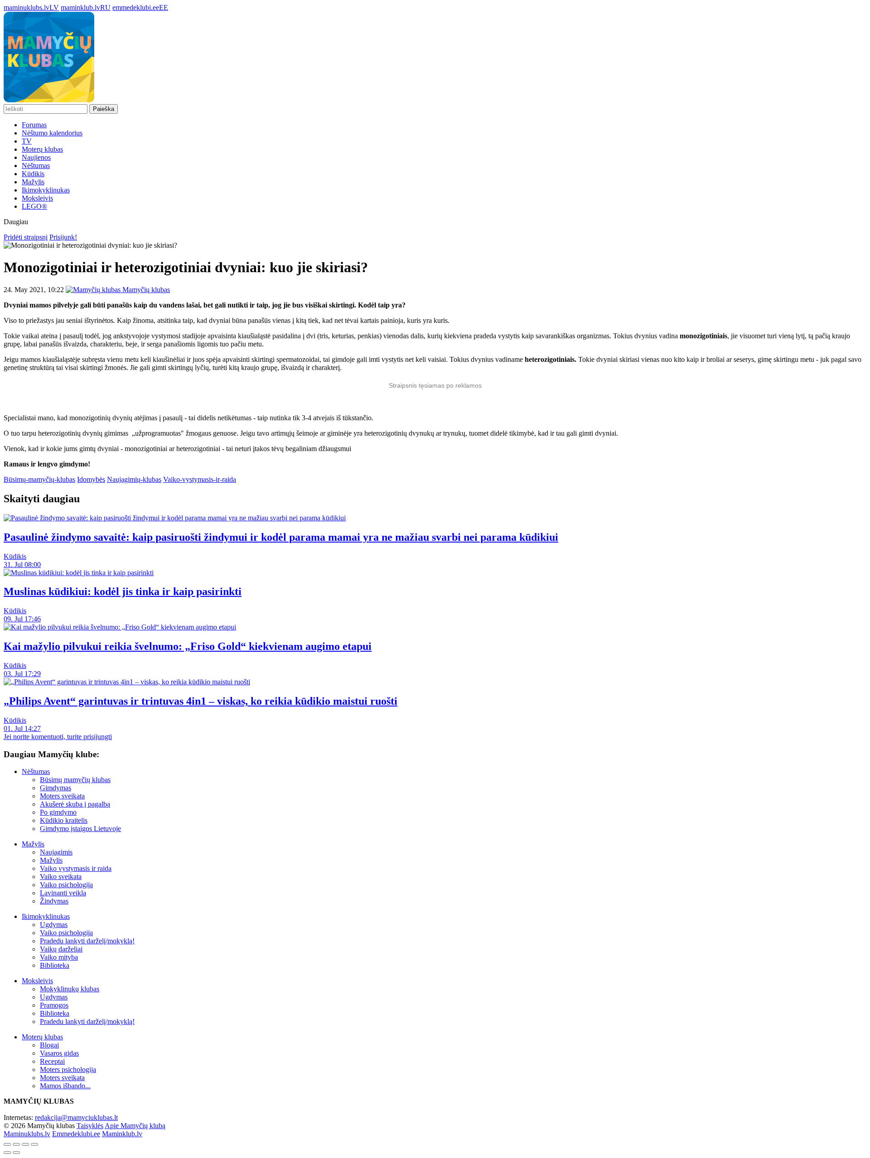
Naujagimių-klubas (134, 479)
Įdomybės (91, 479)
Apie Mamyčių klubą (135, 1125)
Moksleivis (37, 198)
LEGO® (34, 206)
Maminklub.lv (122, 1134)
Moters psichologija (68, 1069)
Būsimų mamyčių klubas (75, 779)
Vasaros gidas (59, 1053)
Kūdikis (33, 174)
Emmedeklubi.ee (76, 1134)
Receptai (52, 1061)
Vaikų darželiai (61, 949)
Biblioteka (54, 965)
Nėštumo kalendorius (52, 133)
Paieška (103, 109)
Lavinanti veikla (63, 893)
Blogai (49, 1045)
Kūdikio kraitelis (63, 820)
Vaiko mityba (59, 957)
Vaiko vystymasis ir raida (75, 868)
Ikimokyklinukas (46, 190)
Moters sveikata (62, 796)
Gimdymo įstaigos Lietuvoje (80, 828)
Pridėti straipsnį (26, 237)
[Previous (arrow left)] (7, 1152)
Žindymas (54, 901)
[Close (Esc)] (7, 1144)
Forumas (34, 125)
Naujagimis (56, 852)
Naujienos (36, 157)
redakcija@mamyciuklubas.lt (76, 1117)
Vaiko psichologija (66, 885)
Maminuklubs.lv (27, 1134)
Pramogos (54, 1005)
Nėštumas (36, 165)
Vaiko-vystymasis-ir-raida (199, 479)
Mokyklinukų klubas (69, 989)
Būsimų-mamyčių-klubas (39, 479)
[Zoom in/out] (34, 1144)
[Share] (16, 1144)
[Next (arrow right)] (16, 1152)
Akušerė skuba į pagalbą (75, 804)
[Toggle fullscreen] (25, 1144)
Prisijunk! (63, 237)
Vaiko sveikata (61, 876)
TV (27, 141)
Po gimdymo (58, 812)
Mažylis (33, 182)
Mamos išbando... (65, 1086)
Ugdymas (54, 924)
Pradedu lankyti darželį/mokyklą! (87, 941)
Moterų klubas (42, 149)
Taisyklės (90, 1125)
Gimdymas (55, 788)
